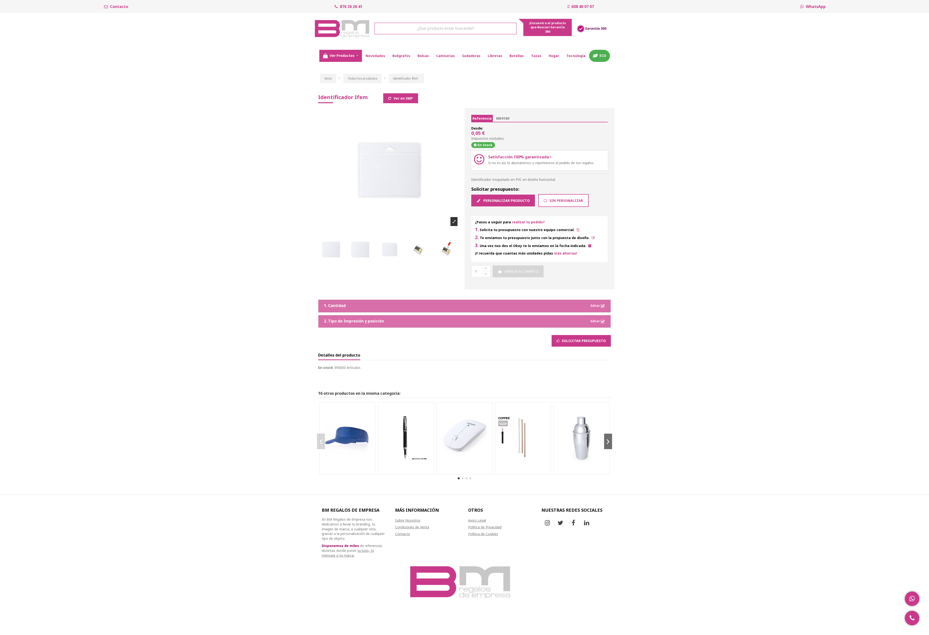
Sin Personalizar (565, 200)
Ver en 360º (403, 98)
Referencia (482, 118)
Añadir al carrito (522, 271)
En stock (325, 367)
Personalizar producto (506, 200)
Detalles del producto (339, 355)
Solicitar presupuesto (583, 339)
